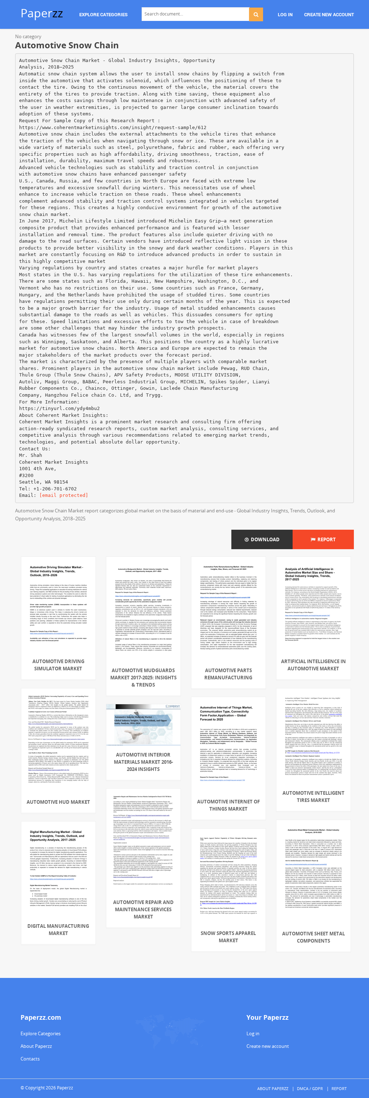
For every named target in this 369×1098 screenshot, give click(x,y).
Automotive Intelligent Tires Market (313, 796)
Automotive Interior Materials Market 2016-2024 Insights (143, 761)
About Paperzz (36, 1046)
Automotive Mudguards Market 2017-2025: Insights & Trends (143, 677)
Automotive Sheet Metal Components (313, 937)
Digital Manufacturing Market (58, 929)
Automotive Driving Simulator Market (58, 665)
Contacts (30, 1058)
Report (325, 539)
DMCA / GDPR (310, 1088)
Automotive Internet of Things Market (228, 805)
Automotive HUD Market (58, 802)
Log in (252, 1033)
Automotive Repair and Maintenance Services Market (143, 909)
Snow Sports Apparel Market (228, 937)
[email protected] (63, 495)
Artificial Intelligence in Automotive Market (313, 665)
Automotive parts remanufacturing (228, 674)
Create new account (267, 1046)
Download (264, 539)
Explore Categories (41, 1033)
